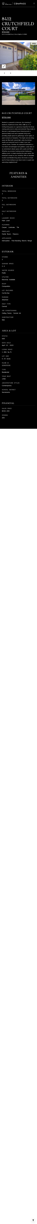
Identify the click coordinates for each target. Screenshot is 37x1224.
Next (10, 73)
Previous (5, 73)
